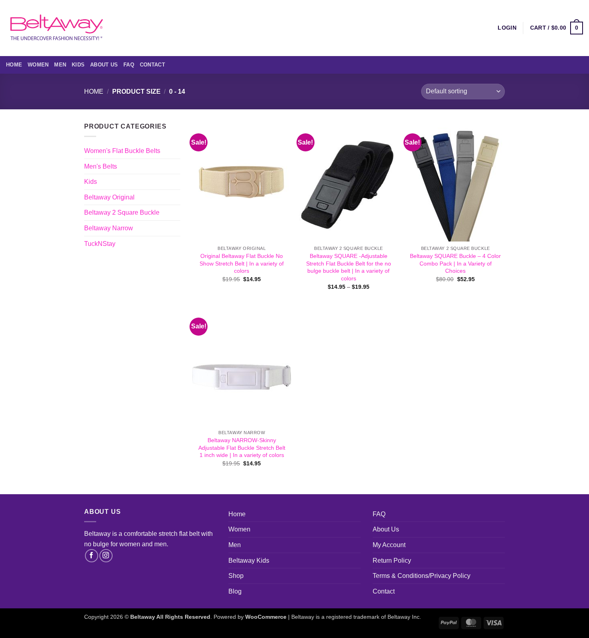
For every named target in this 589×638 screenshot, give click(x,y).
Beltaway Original (109, 197)
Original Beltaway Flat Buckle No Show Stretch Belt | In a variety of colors (242, 263)
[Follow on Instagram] (106, 555)
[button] (556, 28)
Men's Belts (100, 166)
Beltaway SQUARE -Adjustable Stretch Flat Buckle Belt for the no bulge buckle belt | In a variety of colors (348, 267)
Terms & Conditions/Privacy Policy (421, 575)
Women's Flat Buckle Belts (122, 150)
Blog (235, 591)
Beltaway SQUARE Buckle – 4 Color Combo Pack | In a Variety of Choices (455, 263)
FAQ (128, 65)
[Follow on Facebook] (91, 555)
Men (60, 65)
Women (38, 65)
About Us (104, 65)
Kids (78, 65)
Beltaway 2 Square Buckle (121, 212)
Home (14, 65)
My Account (389, 544)
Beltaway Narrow (108, 228)
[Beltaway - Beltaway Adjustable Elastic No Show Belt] (56, 28)
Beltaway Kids (248, 560)
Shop (236, 575)
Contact (152, 65)
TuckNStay (99, 243)
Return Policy (392, 560)
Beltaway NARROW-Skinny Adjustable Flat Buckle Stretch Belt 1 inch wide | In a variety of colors (241, 447)
